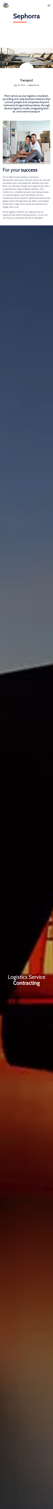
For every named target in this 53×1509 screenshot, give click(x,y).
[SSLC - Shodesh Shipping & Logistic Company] (6, 5)
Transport (26, 80)
